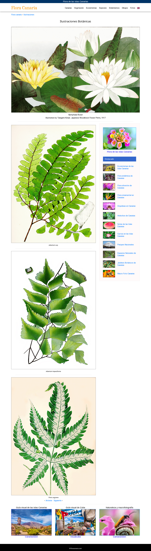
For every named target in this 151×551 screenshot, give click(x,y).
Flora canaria (16, 15)
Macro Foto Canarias (125, 273)
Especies (103, 8)
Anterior (49, 500)
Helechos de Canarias (126, 216)
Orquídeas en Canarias (126, 206)
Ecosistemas (91, 8)
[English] (138, 8)
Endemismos (114, 8)
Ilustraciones (28, 15)
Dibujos (125, 8)
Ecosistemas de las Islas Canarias (125, 167)
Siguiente (58, 500)
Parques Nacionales (125, 245)
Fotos (132, 8)
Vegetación (79, 8)
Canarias (68, 8)
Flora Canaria (24, 7)
